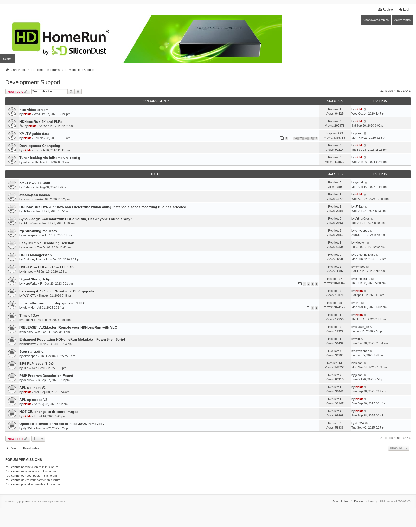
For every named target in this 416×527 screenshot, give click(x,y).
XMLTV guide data (34, 134)
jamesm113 (362, 278)
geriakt (359, 182)
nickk (27, 114)
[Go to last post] (365, 109)
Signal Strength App (36, 279)
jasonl (359, 133)
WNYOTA (29, 295)
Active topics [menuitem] (402, 20)
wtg (357, 339)
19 (310, 138)
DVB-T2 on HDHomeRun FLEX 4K (47, 267)
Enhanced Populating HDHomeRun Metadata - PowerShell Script (72, 339)
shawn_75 (362, 327)
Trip (357, 303)
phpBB (23, 501)
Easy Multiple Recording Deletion (47, 243)
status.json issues (35, 195)
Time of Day (29, 315)
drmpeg (28, 271)
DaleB (27, 187)
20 (315, 138)
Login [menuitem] (407, 9)
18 (305, 138)
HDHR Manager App (36, 255)
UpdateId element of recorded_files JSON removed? (62, 424)
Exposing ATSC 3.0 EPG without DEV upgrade (57, 291)
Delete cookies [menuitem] (364, 501)
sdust (26, 199)
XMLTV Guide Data (35, 183)
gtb (25, 307)
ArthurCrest (30, 223)
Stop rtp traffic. (32, 351)
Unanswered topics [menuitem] (376, 20)
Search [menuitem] (7, 58)
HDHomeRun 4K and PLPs (41, 122)
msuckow (29, 344)
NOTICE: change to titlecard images (49, 412)
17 (300, 138)
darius (27, 380)
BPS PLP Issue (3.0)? (37, 363)
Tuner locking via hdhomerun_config (50, 158)
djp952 (27, 428)
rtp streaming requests (38, 231)
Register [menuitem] (388, 9)
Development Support (32, 82)
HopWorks (30, 283)
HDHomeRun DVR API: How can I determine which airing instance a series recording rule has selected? (104, 207)
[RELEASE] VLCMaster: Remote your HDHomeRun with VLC (68, 327)
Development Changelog (40, 146)
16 (295, 138)
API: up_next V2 (33, 388)
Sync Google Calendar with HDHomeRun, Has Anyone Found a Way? (76, 219)
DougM (28, 320)
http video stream (34, 109)
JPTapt (27, 211)
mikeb (27, 162)
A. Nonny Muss (33, 259)
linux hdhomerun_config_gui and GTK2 (52, 303)
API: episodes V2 (33, 400)
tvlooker (28, 247)
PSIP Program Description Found (46, 375)
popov (27, 332)
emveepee (30, 235)
